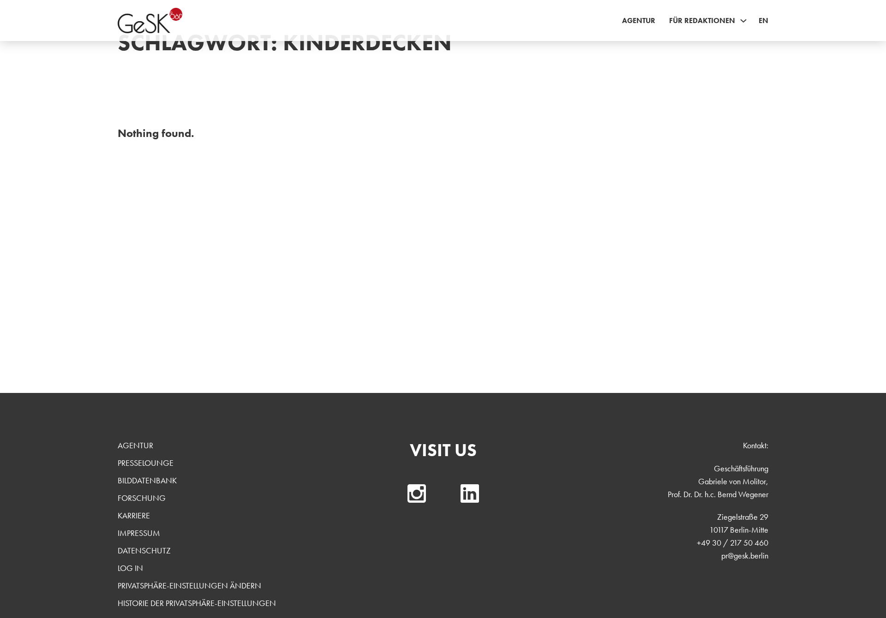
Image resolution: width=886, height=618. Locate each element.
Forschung (142, 498)
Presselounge (146, 463)
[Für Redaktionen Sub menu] (743, 20)
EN (763, 20)
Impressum (139, 533)
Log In (130, 568)
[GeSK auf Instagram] (416, 493)
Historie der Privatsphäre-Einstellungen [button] (197, 603)
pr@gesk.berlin (744, 555)
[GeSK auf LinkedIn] (470, 493)
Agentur (638, 20)
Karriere (134, 515)
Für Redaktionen (702, 20)
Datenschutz (144, 550)
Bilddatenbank (147, 480)
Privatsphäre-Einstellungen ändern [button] (189, 585)
